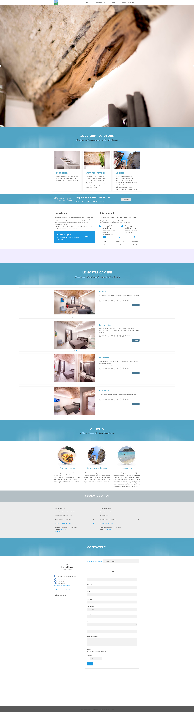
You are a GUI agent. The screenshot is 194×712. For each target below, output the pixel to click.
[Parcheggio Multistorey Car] (123, 226)
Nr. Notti (89, 614)
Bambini (89, 629)
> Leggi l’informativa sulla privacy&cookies (64, 589)
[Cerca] (139, 2)
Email (88, 591)
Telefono (89, 599)
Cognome (89, 584)
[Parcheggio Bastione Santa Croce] (100, 226)
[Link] (56, 2)
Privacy (89, 649)
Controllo (89, 655)
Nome (88, 577)
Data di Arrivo (90, 606)
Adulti (88, 621)
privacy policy (111, 709)
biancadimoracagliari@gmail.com (62, 585)
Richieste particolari (92, 636)
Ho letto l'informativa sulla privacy (98, 651)
